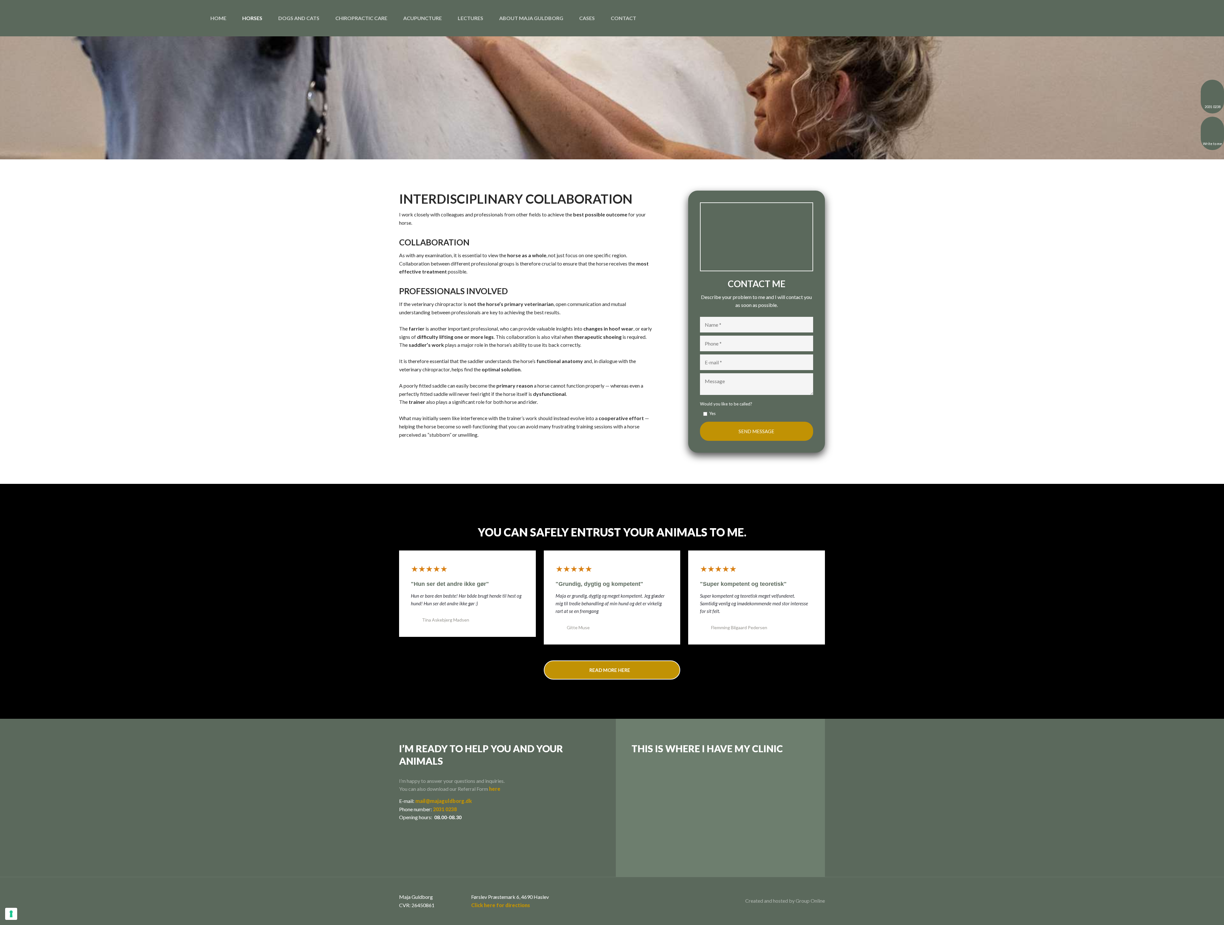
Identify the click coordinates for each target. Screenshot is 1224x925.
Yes (712, 413)
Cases (587, 18)
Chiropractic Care (361, 18)
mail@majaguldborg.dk (443, 801)
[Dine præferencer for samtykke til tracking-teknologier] (11, 914)
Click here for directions (500, 905)
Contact (623, 18)
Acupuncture (422, 18)
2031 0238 (445, 809)
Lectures (470, 18)
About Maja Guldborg (531, 18)
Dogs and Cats (298, 18)
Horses (252, 18)
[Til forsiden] (32, 18)
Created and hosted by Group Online (785, 901)
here (494, 789)
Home (218, 18)
